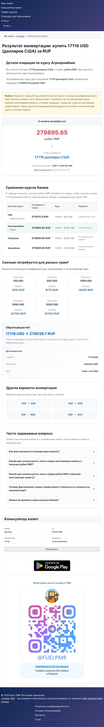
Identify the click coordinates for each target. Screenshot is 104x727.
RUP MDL (28, 414)
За (53, 529)
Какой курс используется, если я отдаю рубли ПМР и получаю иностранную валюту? (45, 476)
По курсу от (56, 538)
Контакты (40, 715)
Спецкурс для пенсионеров (16, 16)
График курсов (9, 12)
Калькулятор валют (11, 7)
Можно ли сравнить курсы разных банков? (34, 500)
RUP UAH (75, 414)
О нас (38, 719)
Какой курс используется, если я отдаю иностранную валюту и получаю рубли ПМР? (45, 463)
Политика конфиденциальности (52, 706)
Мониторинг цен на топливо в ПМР (52, 583)
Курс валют (7, 3)
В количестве (9, 538)
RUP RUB (75, 403)
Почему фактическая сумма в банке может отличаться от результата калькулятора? (49, 489)
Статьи (5, 20)
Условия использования (48, 710)
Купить (7, 529)
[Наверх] (99, 722)
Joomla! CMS (8, 698)
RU (8, 26)
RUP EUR (28, 403)
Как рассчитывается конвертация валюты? (34, 451)
